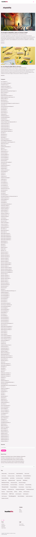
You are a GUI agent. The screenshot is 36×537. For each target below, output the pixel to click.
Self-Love (2, 371)
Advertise (20, 511)
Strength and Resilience (4, 402)
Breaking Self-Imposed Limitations (6, 95)
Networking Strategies (5, 484)
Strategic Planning (4, 400)
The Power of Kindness (4, 411)
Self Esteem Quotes (4, 360)
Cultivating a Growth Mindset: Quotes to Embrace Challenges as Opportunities (13, 456)
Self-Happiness (3, 366)
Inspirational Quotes (11, 480)
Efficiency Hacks (3, 149)
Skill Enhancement (4, 493)
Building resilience (4, 473)
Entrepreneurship (3, 166)
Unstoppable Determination (5, 422)
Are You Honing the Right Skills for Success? (11, 66)
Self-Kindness (3, 369)
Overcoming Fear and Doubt (5, 303)
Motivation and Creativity (5, 255)
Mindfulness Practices (5, 482)
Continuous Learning (11, 475)
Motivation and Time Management (6, 270)
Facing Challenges (4, 171)
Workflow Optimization (29, 496)
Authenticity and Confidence (5, 86)
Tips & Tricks (3, 414)
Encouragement (3, 163)
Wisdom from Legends (4, 427)
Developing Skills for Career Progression (12, 67)
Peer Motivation (3, 314)
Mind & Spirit (3, 245)
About (20, 509)
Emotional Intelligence (4, 154)
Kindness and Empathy (4, 222)
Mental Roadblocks (4, 242)
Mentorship (2, 244)
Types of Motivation (4, 417)
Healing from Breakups (4, 208)
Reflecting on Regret (4, 351)
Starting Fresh (3, 397)
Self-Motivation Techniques (5, 374)
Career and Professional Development (7, 106)
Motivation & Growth (4, 252)
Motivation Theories (4, 281)
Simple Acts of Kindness (5, 388)
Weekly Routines (3, 424)
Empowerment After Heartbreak (6, 162)
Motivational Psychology (5, 284)
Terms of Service (21, 525)
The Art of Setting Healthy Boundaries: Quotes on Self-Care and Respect (12, 459)
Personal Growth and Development (6, 323)
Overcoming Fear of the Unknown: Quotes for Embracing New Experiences (12, 461)
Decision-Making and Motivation (6, 140)
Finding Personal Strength (5, 177)
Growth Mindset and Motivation (6, 204)
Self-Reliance (3, 377)
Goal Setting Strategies (19, 478)
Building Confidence (4, 98)
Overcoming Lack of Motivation (6, 304)
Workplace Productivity (5, 498)
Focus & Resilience (4, 185)
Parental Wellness (4, 312)
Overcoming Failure (4, 298)
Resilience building (9, 491)
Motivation (2, 250)
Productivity (3, 343)
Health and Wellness (4, 210)
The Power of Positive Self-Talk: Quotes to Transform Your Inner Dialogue (12, 462)
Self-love (15, 491)
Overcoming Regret (4, 307)
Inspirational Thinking (4, 216)
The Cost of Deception (4, 410)
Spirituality (2, 394)
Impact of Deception (4, 211)
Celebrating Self (3, 114)
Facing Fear (3, 174)
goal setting (12, 478)
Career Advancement (4, 101)
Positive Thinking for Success (5, 338)
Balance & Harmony (4, 89)
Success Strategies (4, 408)
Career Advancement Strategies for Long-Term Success (9, 103)
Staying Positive (3, 399)
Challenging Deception (4, 115)
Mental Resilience (4, 241)
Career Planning (3, 109)
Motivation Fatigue (4, 273)
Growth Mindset (3, 202)
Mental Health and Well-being (5, 236)
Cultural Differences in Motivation (6, 131)
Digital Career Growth (4, 143)
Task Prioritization (4, 496)
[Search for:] (18, 466)
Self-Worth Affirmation (4, 380)
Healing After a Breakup (4, 205)
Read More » (3, 42)
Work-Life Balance (21, 496)
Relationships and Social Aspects (6, 355)
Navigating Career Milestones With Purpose (8, 290)
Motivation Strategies (22, 482)
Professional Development (20, 489)
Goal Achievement (4, 190)
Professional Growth (4, 346)
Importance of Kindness (4, 213)
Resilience (3, 491)
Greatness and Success (4, 197)
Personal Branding (4, 315)
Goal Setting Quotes (4, 194)
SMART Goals (11, 493)
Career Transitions (4, 112)
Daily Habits (3, 132)
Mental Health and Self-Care (5, 235)
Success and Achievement (5, 405)
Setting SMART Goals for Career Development (8, 385)
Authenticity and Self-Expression (6, 87)
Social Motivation (3, 391)
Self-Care (2, 362)
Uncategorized (3, 419)
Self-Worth (2, 379)
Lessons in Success (4, 224)
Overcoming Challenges (4, 295)
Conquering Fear (3, 118)
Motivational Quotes (4, 286)
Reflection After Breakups (5, 352)
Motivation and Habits (4, 258)
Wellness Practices (4, 425)
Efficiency (2, 148)
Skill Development (26, 491)
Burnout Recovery (3, 100)
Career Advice (3, 67)
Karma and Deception (4, 219)
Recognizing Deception (4, 348)
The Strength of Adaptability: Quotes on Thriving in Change (14, 32)
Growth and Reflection (4, 199)
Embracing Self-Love (4, 151)
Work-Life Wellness (4, 430)
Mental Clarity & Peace (4, 230)
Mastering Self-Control (4, 227)
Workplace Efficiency (4, 431)
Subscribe (3, 450)
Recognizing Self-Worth (4, 349)
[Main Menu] (33, 2)
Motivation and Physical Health (6, 267)
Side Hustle (3, 386)
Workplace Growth (4, 433)
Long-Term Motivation (4, 225)
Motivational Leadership (4, 283)
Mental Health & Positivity (5, 233)
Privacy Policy (21, 524)
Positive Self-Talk (3, 331)
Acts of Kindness (3, 81)
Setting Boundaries (4, 383)
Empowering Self (3, 160)
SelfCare (20, 491)
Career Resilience (3, 111)
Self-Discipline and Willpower (5, 365)
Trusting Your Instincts (4, 416)
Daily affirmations (19, 475)
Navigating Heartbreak (4, 292)
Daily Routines (3, 137)
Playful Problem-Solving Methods (6, 326)
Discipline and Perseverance (5, 146)
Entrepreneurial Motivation (5, 165)
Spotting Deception (4, 396)
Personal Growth (5, 487)
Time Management (4, 413)
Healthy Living (4, 480)
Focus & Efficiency (4, 182)
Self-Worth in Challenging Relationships (7, 382)
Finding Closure (3, 176)
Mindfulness (25, 480)
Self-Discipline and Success (5, 363)
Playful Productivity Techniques (6, 329)
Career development (19, 473)
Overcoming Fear (3, 300)
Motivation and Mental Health (5, 264)
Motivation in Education (4, 275)
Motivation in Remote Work (5, 278)
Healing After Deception (4, 207)
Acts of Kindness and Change (5, 83)
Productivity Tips (11, 489)
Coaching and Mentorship (5, 117)
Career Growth (27, 473)
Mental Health (19, 480)
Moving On (2, 289)
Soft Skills (2, 393)
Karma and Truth (3, 221)
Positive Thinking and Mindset (5, 335)
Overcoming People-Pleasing (5, 306)
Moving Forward (3, 287)
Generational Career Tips (5, 188)
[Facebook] (3, 520)
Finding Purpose (3, 179)
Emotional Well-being (4, 159)
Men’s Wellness (3, 228)
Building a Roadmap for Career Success (7, 97)
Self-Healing (3, 368)
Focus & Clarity (3, 180)
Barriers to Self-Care (4, 92)
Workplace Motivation (4, 434)
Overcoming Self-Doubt (4, 309)
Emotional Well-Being (4, 157)
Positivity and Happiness (5, 340)
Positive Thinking (3, 332)
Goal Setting (3, 191)
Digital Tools (3, 145)
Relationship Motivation (4, 354)
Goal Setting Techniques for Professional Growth (8, 196)
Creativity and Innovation (5, 123)
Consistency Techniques (5, 120)
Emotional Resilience (27, 475)
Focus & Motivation (4, 183)
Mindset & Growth (4, 247)
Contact (20, 510)
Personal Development (4, 317)
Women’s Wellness (4, 428)
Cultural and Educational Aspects (6, 129)
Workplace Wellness (4, 441)
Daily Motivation (3, 134)
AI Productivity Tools (4, 84)
